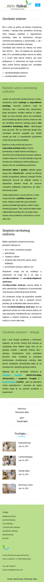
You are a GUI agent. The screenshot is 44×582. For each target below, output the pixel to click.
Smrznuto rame (25, 485)
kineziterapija (9, 382)
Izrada (9, 579)
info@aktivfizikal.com (15, 570)
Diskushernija (24, 443)
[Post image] (9, 446)
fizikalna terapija (12, 375)
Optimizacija (18, 579)
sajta (35, 579)
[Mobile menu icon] (37, 5)
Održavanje (28, 579)
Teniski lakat (24, 471)
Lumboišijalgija (25, 457)
